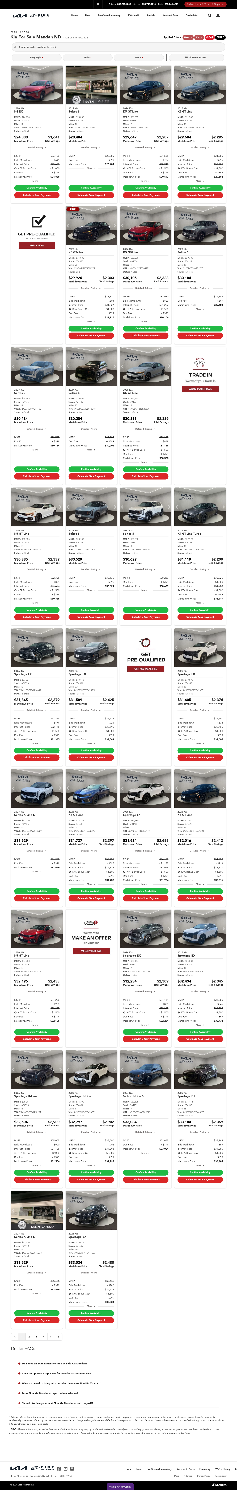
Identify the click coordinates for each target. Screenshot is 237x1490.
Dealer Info (191, 15)
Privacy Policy (203, 1476)
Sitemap (188, 1476)
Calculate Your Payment (37, 195)
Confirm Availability (37, 188)
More (35, 181)
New (87, 15)
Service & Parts (170, 15)
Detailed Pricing (35, 148)
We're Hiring (222, 1469)
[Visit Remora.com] (219, 1485)
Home (74, 15)
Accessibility (221, 1476)
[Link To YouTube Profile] (66, 1468)
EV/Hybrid (133, 15)
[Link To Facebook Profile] (59, 1468)
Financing (204, 1469)
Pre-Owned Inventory (109, 15)
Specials (151, 15)
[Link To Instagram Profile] (72, 1468)
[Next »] (58, 1336)
